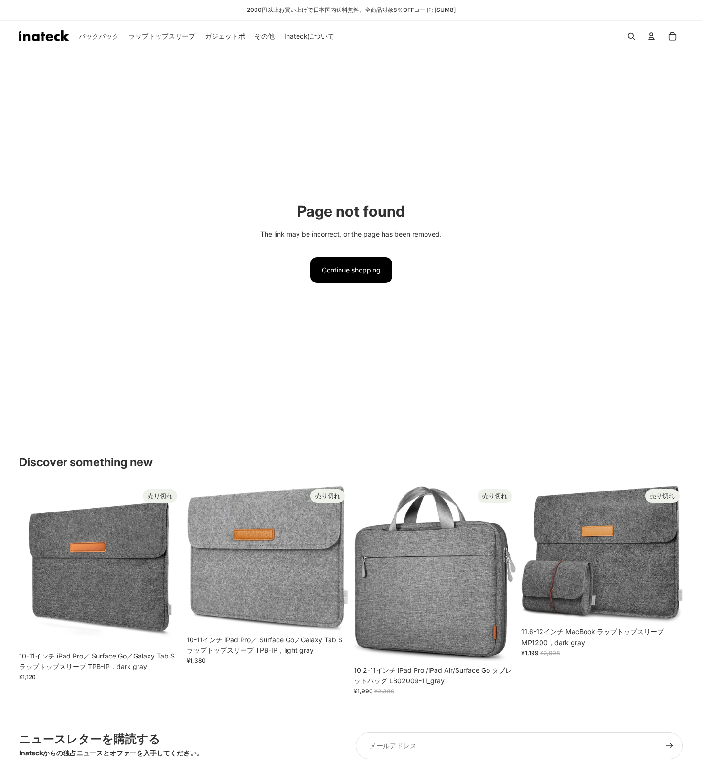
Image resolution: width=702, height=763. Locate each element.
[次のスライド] (166, 565)
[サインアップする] (669, 746)
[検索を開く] (631, 36)
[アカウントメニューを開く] (651, 36)
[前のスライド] (33, 565)
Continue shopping (351, 270)
